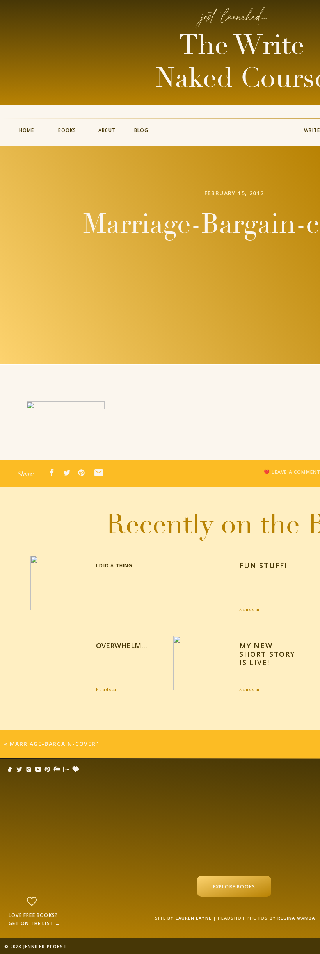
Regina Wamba (296, 918)
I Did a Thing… (116, 565)
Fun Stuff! (263, 565)
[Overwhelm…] (57, 663)
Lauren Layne (194, 918)
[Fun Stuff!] (200, 583)
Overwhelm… (121, 645)
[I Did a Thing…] (57, 583)
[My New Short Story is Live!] (200, 663)
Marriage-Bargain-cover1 (55, 743)
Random (249, 609)
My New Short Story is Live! (267, 654)
